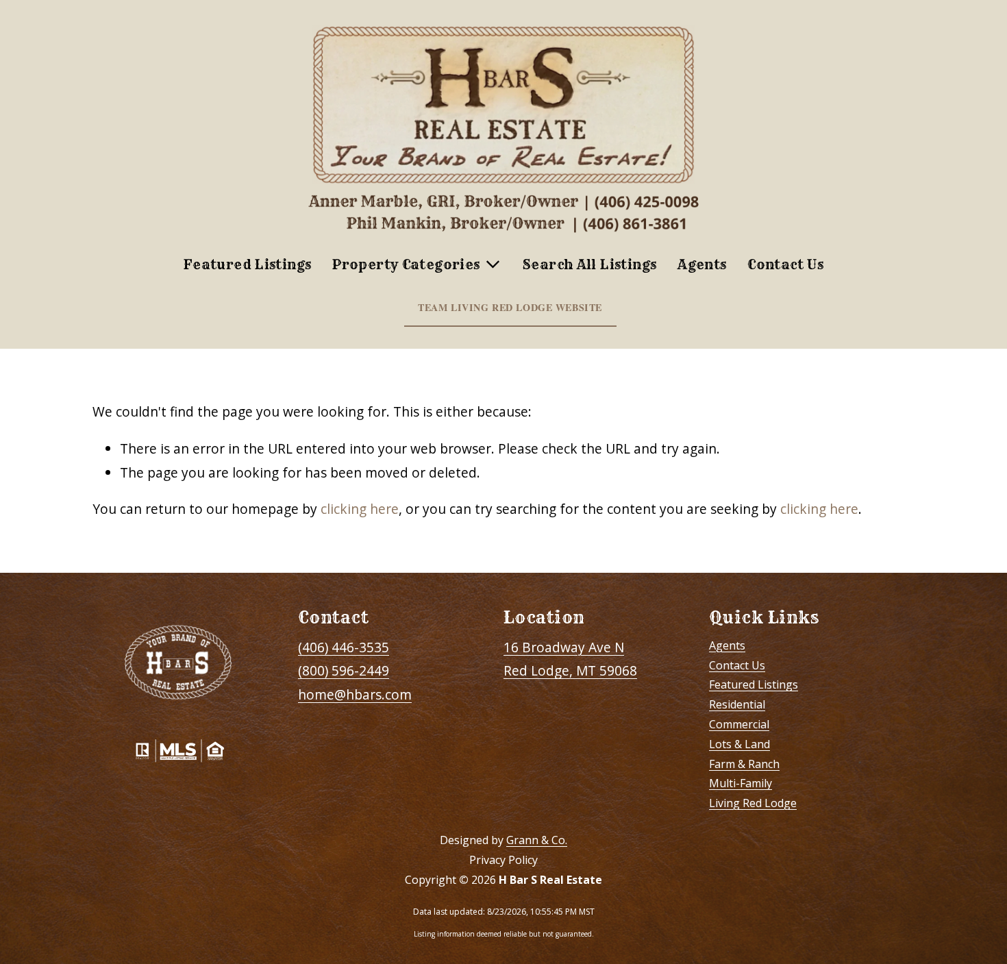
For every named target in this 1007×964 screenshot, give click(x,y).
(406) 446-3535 (343, 647)
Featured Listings (248, 264)
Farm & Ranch (744, 763)
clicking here (360, 508)
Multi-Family (740, 783)
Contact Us (785, 264)
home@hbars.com (355, 694)
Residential (737, 704)
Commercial (739, 724)
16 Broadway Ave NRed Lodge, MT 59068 (570, 659)
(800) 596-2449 (343, 670)
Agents (701, 264)
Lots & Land (739, 744)
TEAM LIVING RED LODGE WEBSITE (510, 307)
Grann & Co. (536, 840)
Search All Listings (589, 264)
